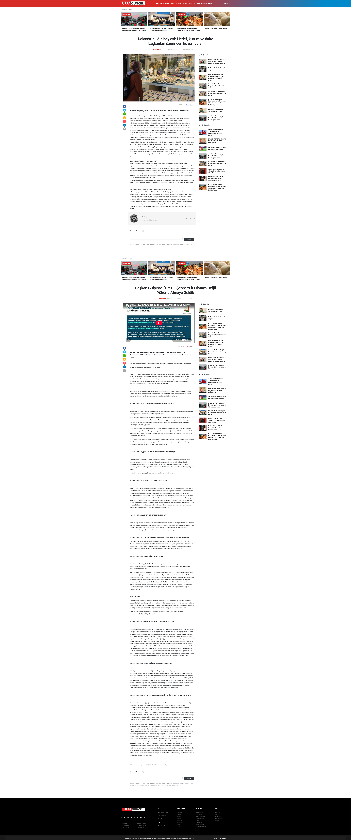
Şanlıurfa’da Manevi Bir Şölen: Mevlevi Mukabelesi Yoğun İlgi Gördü (217, 93)
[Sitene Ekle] (145, 817)
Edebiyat (204, 3)
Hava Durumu (199, 812)
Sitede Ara (217, 812)
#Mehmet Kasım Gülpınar (137, 765)
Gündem (166, 3)
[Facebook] (122, 817)
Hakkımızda (125, 823)
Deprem (159, 3)
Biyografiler (218, 816)
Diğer (210, 3)
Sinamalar (199, 820)
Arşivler (163, 819)
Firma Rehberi (200, 824)
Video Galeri (164, 812)
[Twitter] (125, 817)
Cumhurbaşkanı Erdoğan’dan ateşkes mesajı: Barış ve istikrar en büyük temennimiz (216, 61)
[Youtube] (132, 817)
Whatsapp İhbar (141, 825)
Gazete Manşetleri (201, 826)
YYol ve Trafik (199, 814)
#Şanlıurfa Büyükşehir (165, 765)
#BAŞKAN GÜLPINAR (151, 765)
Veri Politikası (125, 827)
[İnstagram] (129, 817)
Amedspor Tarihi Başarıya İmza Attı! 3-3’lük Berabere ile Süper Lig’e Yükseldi (217, 117)
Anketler (217, 814)
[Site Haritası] (141, 817)
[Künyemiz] (159, 822)
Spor (198, 3)
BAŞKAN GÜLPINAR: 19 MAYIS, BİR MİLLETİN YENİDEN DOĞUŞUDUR (217, 141)
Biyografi (192, 3)
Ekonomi (185, 3)
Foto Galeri (164, 809)
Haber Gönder (140, 827)
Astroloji (217, 820)
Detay (216, 838)
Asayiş (178, 3)
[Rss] (138, 817)
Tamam (223, 838)
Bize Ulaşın (163, 825)
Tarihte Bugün (200, 818)
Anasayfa (124, 9)
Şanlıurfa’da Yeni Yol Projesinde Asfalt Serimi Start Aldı (217, 85)
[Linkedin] (135, 817)
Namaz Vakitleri (200, 816)
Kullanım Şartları (141, 823)
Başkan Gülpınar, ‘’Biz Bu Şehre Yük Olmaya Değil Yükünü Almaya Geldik (215, 178)
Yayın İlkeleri (125, 825)
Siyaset (172, 3)
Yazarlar (163, 815)
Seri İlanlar (199, 822)
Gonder (189, 239)
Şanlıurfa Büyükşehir (136, 363)
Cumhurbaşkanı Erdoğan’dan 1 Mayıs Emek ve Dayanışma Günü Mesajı (216, 171)
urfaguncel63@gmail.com (149, 220)
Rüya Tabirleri (218, 818)
